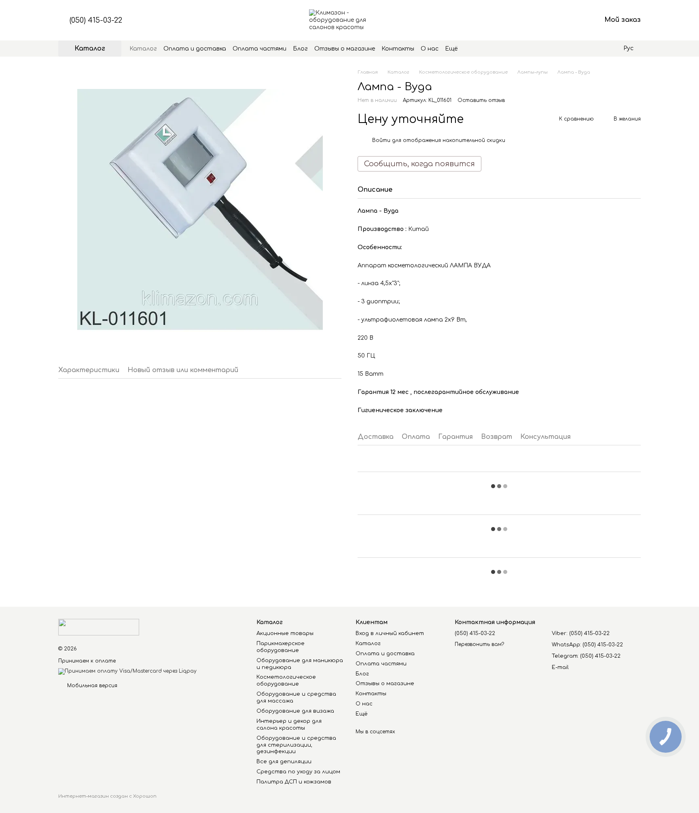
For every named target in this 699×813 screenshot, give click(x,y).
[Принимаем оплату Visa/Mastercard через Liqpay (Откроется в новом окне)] (127, 671)
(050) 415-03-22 (96, 20)
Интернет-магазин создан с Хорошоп (107, 796)
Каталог (143, 49)
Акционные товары (284, 633)
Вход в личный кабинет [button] (390, 633)
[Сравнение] (531, 20)
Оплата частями (259, 49)
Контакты (397, 49)
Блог (300, 49)
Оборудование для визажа (295, 711)
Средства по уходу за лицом (298, 772)
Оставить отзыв (481, 100)
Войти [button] (381, 140)
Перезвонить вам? (479, 644)
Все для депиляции (283, 761)
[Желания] (552, 20)
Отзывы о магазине (344, 49)
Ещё (451, 49)
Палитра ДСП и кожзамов (293, 782)
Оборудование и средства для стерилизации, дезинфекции (296, 745)
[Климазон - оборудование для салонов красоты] (98, 627)
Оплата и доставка (194, 49)
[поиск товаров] (472, 48)
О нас (429, 49)
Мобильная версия (91, 685)
